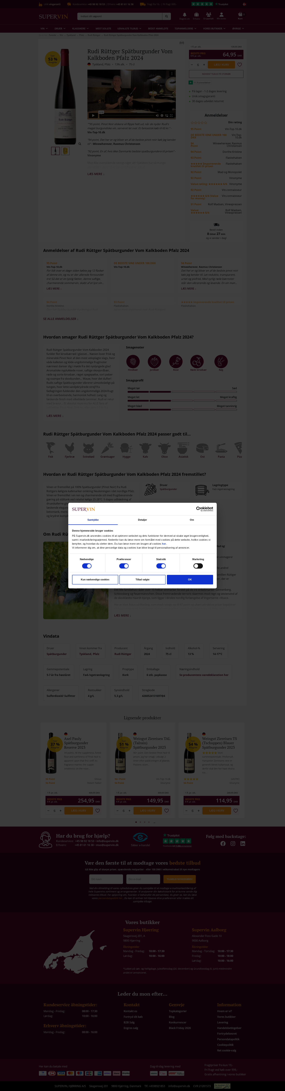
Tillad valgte (142, 579)
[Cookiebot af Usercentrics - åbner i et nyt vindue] (198, 508)
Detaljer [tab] (142, 520)
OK (190, 579)
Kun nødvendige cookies (95, 579)
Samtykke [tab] (93, 520)
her (164, 543)
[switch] (124, 566)
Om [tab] (192, 520)
